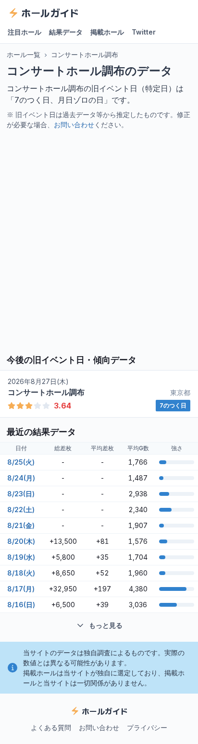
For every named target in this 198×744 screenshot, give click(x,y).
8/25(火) (21, 462)
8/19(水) (21, 557)
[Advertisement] (99, 241)
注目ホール (24, 32)
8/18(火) (21, 573)
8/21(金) (21, 525)
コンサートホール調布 (84, 54)
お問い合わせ (74, 124)
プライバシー (147, 727)
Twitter (144, 32)
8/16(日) (21, 604)
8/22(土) (21, 509)
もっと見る (106, 625)
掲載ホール (107, 32)
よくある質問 (51, 727)
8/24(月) (21, 478)
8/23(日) (21, 494)
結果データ (66, 32)
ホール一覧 (23, 54)
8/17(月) (21, 589)
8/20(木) (21, 541)
